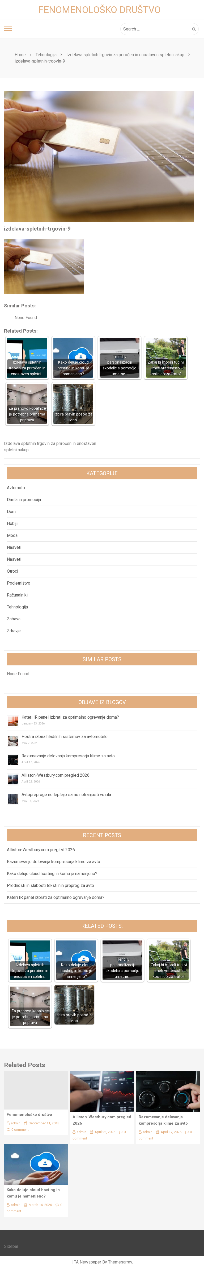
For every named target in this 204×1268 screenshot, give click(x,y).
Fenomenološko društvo (99, 10)
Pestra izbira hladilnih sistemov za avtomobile (65, 736)
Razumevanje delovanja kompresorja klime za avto (69, 755)
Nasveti (14, 547)
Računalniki (17, 595)
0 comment (20, 1130)
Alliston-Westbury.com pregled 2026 (56, 775)
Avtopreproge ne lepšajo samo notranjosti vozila (66, 794)
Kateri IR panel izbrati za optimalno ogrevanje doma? (70, 717)
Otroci (12, 571)
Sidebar (11, 1246)
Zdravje (14, 630)
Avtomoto (16, 487)
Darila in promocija (24, 499)
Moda (12, 535)
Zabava (13, 618)
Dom (11, 511)
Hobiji (12, 523)
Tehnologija (17, 606)
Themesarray (120, 1262)
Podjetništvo (18, 583)
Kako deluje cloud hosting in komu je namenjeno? (52, 873)
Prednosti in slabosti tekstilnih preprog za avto (50, 885)
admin (15, 1123)
